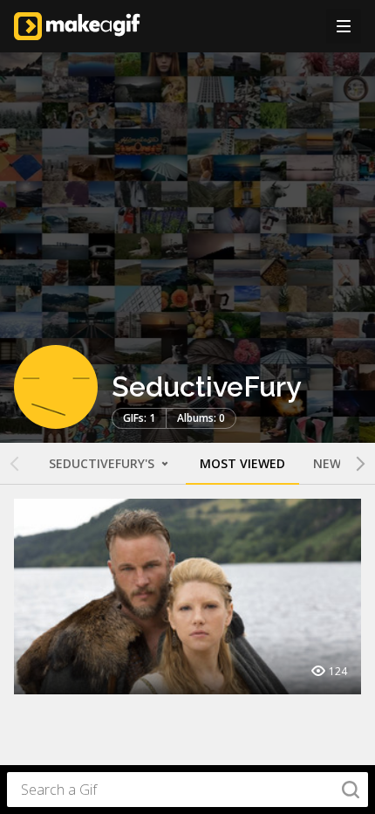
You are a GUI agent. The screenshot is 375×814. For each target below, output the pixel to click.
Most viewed (242, 463)
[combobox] (187, 789)
